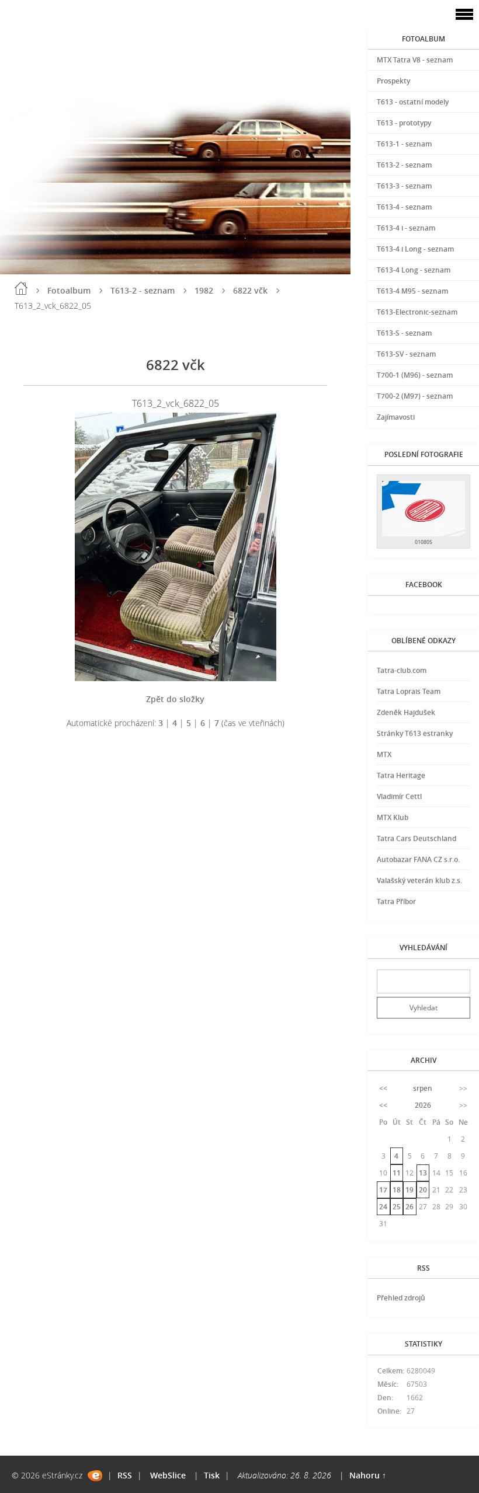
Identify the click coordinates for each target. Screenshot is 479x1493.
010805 (423, 542)
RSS (124, 1475)
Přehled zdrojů (401, 1298)
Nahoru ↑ (367, 1475)
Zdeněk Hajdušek (406, 712)
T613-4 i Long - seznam (415, 249)
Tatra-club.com (401, 670)
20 (423, 1190)
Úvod (21, 288)
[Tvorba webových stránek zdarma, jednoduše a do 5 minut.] (95, 1475)
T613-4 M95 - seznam (412, 291)
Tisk (212, 1475)
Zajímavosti (396, 417)
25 (397, 1207)
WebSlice (168, 1475)
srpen (422, 1088)
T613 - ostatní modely (413, 102)
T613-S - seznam (404, 333)
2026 (423, 1105)
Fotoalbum (69, 290)
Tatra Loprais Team (408, 691)
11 (397, 1173)
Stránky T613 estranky (415, 733)
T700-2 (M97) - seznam (415, 396)
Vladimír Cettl (399, 796)
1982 (204, 290)
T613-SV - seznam (406, 354)
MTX (384, 754)
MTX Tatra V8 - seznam (415, 60)
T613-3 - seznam (404, 186)
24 (383, 1207)
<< (383, 1088)
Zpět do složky (175, 698)
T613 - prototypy (404, 123)
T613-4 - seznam (404, 207)
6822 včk (250, 290)
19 (409, 1190)
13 (423, 1173)
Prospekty (393, 81)
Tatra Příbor (396, 901)
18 (397, 1190)
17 (383, 1190)
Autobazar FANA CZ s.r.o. (418, 859)
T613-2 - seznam (142, 290)
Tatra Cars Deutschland (416, 838)
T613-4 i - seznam (406, 228)
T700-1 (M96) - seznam (415, 375)
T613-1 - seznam (404, 144)
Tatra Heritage (401, 775)
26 (409, 1207)
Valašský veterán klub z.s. (419, 880)
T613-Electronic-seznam (417, 312)
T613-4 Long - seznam (413, 270)
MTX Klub (392, 817)
